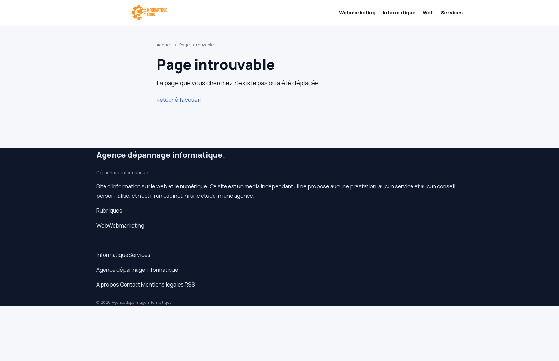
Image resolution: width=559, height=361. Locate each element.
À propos (107, 284)
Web (428, 12)
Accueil (164, 45)
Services (452, 12)
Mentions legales (162, 284)
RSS (190, 284)
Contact (130, 284)
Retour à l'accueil (179, 99)
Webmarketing (357, 12)
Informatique (399, 12)
